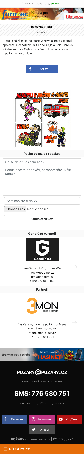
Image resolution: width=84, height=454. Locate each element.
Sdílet (44, 69)
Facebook (17, 419)
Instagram (44, 419)
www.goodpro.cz (42, 272)
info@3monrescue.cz (42, 332)
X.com (44, 430)
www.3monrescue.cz (42, 328)
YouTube (71, 419)
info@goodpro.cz (42, 276)
